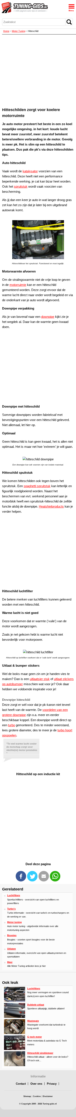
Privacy (52, 1083)
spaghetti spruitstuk (37, 486)
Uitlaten (11, 948)
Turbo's (11, 908)
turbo (11, 725)
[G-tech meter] (14, 1049)
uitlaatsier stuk (40, 679)
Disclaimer (48, 1096)
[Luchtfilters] (14, 1001)
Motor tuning (14, 922)
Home (6, 31)
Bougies (11, 935)
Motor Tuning (18, 31)
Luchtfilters (13, 895)
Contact (21, 1083)
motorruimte (18, 285)
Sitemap (27, 1096)
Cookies (37, 1096)
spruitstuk (20, 186)
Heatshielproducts (51, 506)
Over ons (36, 1083)
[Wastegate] (14, 1033)
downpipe (47, 316)
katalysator (30, 171)
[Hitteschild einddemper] (14, 1065)
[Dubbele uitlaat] (14, 1017)
